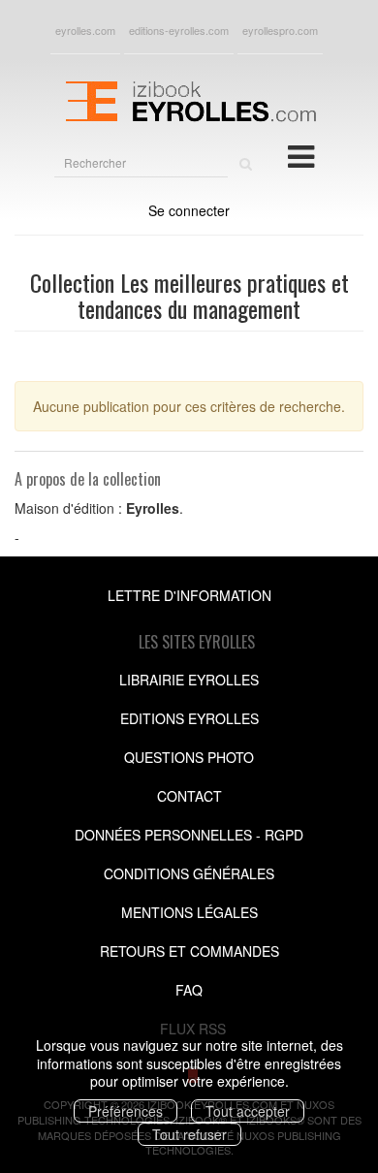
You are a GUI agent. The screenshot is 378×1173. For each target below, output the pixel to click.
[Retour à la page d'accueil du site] (189, 99)
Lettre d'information (189, 595)
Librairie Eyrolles (189, 679)
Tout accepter (247, 1111)
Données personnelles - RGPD (189, 834)
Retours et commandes (189, 951)
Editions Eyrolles (189, 718)
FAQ (189, 989)
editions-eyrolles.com (179, 30)
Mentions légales (189, 912)
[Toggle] (301, 155)
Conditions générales (189, 873)
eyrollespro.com (280, 30)
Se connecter (189, 210)
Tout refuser (189, 1134)
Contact (189, 796)
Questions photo (189, 757)
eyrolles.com (85, 30)
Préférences (125, 1111)
